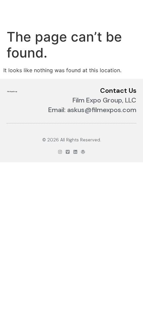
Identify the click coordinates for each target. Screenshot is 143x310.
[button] (129, 9)
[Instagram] (60, 152)
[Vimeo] (68, 152)
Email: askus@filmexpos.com (92, 109)
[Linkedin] (75, 152)
